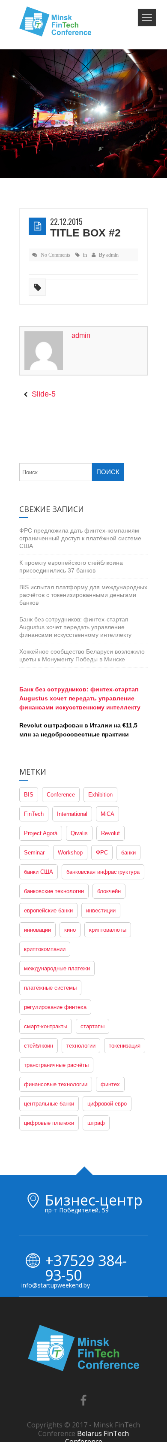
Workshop (70, 852)
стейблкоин (38, 1045)
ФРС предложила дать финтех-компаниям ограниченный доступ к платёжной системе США (80, 538)
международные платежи (57, 968)
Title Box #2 (85, 233)
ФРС (102, 852)
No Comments (55, 255)
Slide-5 (44, 394)
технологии (80, 1045)
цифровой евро (107, 1103)
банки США (38, 872)
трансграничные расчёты (56, 1065)
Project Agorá (40, 833)
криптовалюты (107, 930)
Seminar (34, 852)
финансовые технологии (55, 1084)
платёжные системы (50, 988)
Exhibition (100, 794)
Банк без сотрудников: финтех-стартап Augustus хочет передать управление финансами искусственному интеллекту (75, 627)
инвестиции (101, 910)
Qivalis (79, 833)
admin (112, 255)
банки (128, 852)
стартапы (92, 1026)
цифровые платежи (49, 1123)
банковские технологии (54, 891)
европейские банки (48, 910)
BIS (28, 794)
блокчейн (109, 891)
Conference (61, 794)
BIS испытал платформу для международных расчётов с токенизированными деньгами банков (83, 595)
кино (70, 930)
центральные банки (49, 1103)
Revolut (110, 833)
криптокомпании (45, 949)
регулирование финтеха (55, 1007)
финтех (110, 1084)
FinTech (34, 814)
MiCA (107, 814)
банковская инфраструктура (103, 872)
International (72, 814)
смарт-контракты (45, 1026)
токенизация (124, 1045)
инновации (37, 930)
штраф (96, 1123)
